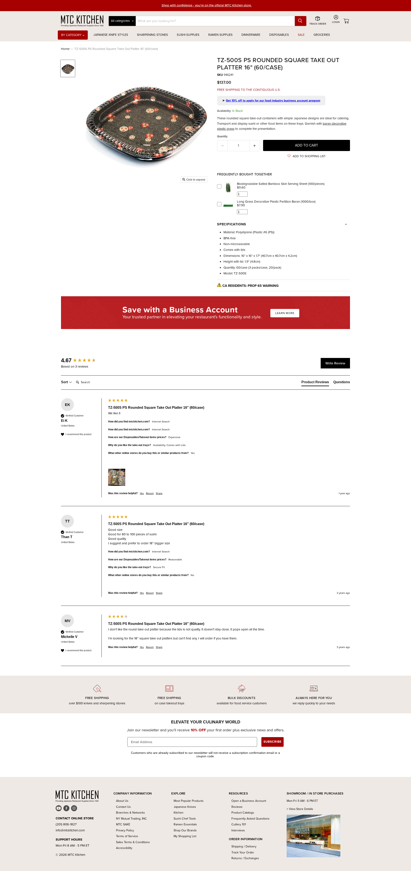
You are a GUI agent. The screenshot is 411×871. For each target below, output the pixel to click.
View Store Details (301, 809)
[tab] (315, 383)
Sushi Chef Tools (185, 818)
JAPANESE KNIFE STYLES (110, 35)
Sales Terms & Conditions (133, 842)
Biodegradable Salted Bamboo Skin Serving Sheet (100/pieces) (281, 183)
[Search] (300, 21)
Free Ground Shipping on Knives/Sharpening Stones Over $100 (206, 5)
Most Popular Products (189, 801)
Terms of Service (127, 836)
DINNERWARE (250, 35)
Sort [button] (65, 382)
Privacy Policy (125, 830)
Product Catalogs (242, 812)
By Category (72, 35)
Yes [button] (142, 493)
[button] (306, 156)
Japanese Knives (185, 807)
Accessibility (124, 848)
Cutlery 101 (238, 824)
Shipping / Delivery (243, 846)
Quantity (222, 136)
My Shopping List (185, 836)
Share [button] (159, 493)
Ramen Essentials (185, 824)
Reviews (237, 807)
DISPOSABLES (279, 35)
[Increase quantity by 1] (255, 145)
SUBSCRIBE (272, 741)
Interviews (238, 830)
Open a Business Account (248, 801)
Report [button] (150, 493)
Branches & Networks (130, 812)
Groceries (322, 35)
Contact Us (123, 807)
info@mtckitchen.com (70, 830)
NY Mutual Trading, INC (131, 818)
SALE (301, 35)
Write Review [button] (335, 363)
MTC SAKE (123, 824)
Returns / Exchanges (245, 858)
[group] (83, 360)
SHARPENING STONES (152, 35)
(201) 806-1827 (66, 824)
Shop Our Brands (185, 830)
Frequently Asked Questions (250, 818)
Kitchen (178, 812)
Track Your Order (242, 852)
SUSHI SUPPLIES (188, 35)
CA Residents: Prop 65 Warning (250, 285)
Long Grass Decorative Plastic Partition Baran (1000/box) (276, 201)
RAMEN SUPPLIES (220, 35)
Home (65, 49)
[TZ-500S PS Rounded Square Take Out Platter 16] (68, 68)
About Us (122, 801)
